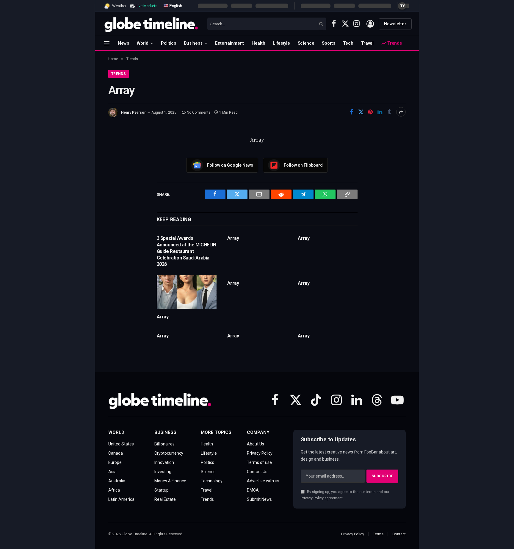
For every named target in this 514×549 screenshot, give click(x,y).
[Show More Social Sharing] (401, 112)
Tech (348, 43)
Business (193, 43)
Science (306, 43)
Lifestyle (281, 43)
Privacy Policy (312, 498)
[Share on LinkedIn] (379, 112)
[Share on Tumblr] (389, 112)
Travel (367, 43)
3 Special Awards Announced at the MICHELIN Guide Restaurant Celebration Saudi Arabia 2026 (186, 251)
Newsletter (395, 23)
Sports (328, 43)
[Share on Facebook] (351, 112)
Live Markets (146, 6)
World (142, 43)
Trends (394, 43)
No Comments (199, 112)
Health (258, 43)
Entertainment (229, 43)
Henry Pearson (133, 112)
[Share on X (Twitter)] (360, 112)
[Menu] (106, 43)
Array (233, 238)
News (123, 43)
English (175, 5)
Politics (168, 43)
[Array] (187, 292)
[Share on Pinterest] (370, 112)
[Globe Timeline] (151, 24)
